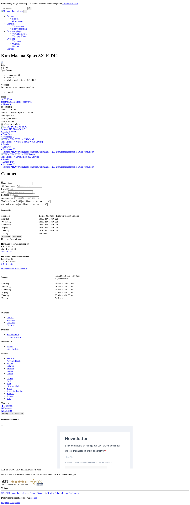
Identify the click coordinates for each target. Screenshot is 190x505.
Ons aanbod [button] (12, 16)
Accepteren (15, 502)
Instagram (8, 408)
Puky (9, 383)
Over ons (16, 44)
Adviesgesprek (15, 102)
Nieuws (15, 46)
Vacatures (16, 41)
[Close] (2, 181)
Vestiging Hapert (19, 36)
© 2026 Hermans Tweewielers (14, 493)
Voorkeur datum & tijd (11, 201)
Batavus (10, 366)
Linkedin (8, 411)
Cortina (10, 371)
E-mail (4, 189)
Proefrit (4, 102)
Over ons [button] (11, 39)
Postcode (5, 195)
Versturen (17, 236)
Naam (3, 183)
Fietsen (15, 19)
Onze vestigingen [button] (14, 31)
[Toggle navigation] (25, 11)
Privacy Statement (38, 493)
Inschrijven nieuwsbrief (11, 413)
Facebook (8, 406)
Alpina (10, 363)
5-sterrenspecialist (70, 3)
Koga (9, 381)
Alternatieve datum (9, 204)
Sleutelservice (18, 26)
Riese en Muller (14, 386)
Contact (10, 49)
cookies (33, 498)
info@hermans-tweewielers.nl (14, 268)
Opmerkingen (7, 198)
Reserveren (27, 102)
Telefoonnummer (8, 186)
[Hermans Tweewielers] (12, 11)
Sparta (9, 388)
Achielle (10, 358)
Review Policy (53, 493)
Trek (9, 398)
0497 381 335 (7, 251)
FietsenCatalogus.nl (70, 493)
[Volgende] (8, 104)
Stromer (10, 393)
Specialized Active (15, 391)
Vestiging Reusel (19, 34)
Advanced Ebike (14, 361)
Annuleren (6, 236)
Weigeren (5, 502)
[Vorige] (3, 104)
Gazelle (10, 378)
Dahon (10, 373)
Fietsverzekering (19, 29)
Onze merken (18, 21)
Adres (3, 192)
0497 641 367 (7, 264)
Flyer (9, 376)
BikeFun (10, 368)
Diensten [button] (10, 24)
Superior (10, 396)
